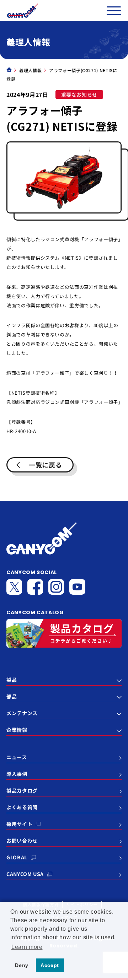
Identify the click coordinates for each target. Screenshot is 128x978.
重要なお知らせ (79, 94)
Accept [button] (50, 965)
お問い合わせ (22, 840)
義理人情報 (30, 70)
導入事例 (16, 773)
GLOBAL (16, 857)
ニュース (16, 757)
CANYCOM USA (25, 873)
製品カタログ (22, 790)
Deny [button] (21, 965)
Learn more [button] (27, 947)
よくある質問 (22, 807)
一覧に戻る (45, 464)
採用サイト (19, 823)
